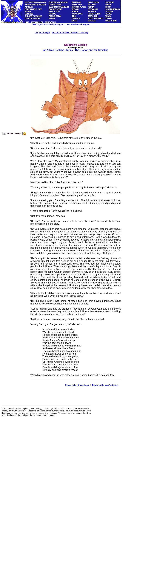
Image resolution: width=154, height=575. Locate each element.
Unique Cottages (42, 32)
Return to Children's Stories (105, 385)
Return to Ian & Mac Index (77, 385)
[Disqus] (46, 455)
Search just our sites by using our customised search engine (60, 24)
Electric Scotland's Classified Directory (70, 32)
